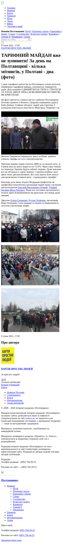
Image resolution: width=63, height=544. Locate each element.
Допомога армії (14, 26)
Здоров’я (5, 36)
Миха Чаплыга (17, 190)
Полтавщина (9, 480)
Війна (10, 23)
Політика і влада (40, 31)
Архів (27, 36)
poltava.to (30, 418)
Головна (11, 8)
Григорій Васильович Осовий (33, 187)
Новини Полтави (15, 392)
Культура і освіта (39, 34)
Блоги (10, 13)
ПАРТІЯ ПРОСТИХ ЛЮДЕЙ (16, 48)
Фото (9, 18)
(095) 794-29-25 (27, 530)
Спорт (12, 34)
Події (27, 31)
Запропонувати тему (11, 540)
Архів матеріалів (15, 403)
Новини (11, 10)
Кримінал (54, 34)
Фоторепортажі (14, 400)
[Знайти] (30, 39)
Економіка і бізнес (22, 494)
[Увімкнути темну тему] (2, 2)
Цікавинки (17, 36)
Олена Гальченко (18, 200)
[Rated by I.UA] (7, 474)
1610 (3, 379)
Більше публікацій (10, 385)
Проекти (11, 16)
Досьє (10, 21)
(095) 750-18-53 (26, 535)
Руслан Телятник (37, 200)
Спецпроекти (14, 395)
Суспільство (23, 34)
